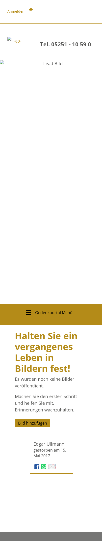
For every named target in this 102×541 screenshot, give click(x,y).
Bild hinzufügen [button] (32, 423)
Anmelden (16, 11)
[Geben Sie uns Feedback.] (31, 11)
